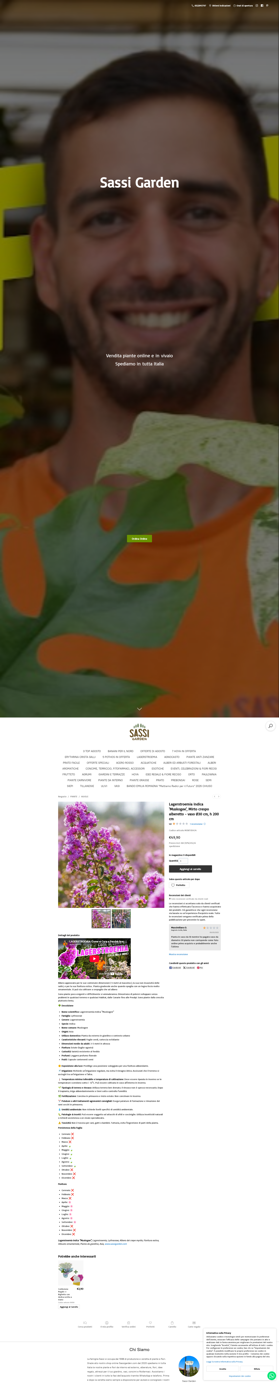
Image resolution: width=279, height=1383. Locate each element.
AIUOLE (84, 796)
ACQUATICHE (148, 762)
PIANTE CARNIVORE (79, 780)
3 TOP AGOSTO (92, 751)
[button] (179, 885)
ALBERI (212, 762)
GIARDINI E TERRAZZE (112, 774)
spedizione (174, 846)
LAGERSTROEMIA (147, 757)
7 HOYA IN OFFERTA (184, 751)
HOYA (135, 774)
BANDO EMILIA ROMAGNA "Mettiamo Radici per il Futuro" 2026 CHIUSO (169, 786)
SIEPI (70, 786)
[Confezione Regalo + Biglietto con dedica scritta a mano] (70, 1273)
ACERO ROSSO (125, 762)
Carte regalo (194, 1326)
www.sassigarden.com (116, 1243)
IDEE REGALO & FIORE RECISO (163, 774)
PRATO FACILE (71, 762)
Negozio (62, 796)
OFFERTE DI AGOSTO (152, 751)
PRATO (160, 780)
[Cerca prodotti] (270, 726)
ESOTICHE (158, 768)
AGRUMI (87, 774)
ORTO (191, 774)
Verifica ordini (129, 1326)
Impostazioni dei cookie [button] (240, 1376)
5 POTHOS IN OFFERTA (116, 757)
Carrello (172, 1326)
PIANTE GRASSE (139, 780)
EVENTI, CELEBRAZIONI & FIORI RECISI (194, 768)
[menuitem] (215, 796)
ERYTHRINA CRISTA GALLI (80, 757)
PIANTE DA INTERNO (110, 780)
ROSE (195, 780)
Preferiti (150, 1326)
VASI (117, 786)
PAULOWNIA (209, 774)
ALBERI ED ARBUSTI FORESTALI (182, 762)
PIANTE (73, 796)
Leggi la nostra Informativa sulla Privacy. (224, 1361)
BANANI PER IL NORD (120, 751)
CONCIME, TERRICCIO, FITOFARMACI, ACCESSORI (115, 768)
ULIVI (104, 786)
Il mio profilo (107, 1326)
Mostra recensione (178, 954)
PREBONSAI (178, 780)
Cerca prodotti (85, 1326)
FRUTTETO (68, 774)
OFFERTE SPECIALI (98, 762)
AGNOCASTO (171, 757)
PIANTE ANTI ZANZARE (200, 757)
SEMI (209, 780)
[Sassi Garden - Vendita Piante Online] (139, 733)
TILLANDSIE (87, 786)
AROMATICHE (70, 768)
